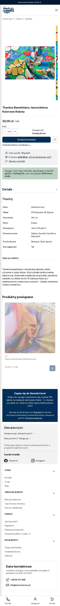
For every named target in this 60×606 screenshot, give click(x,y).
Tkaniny (19, 19)
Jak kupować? (11, 521)
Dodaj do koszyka (26, 139)
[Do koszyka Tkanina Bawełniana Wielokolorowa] (52, 368)
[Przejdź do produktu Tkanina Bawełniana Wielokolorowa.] (30, 327)
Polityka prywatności (14, 529)
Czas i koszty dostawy (15, 503)
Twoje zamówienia (13, 547)
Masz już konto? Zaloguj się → (17, 438)
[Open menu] (56, 10)
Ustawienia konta (12, 551)
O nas (7, 481)
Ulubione (9, 555)
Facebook (13, 460)
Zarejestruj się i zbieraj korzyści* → (19, 433)
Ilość (4, 126)
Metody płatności (13, 499)
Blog (6, 485)
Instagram (40, 460)
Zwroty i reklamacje (13, 507)
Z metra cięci (7, 19)
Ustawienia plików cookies (17, 533)
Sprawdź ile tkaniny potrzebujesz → (16, 145)
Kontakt (8, 477)
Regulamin (38, 412)
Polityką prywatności (34, 418)
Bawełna (28, 19)
